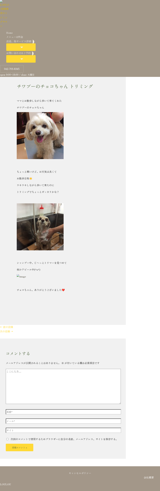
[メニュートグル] (21, 47)
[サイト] (63, 430)
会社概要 (149, 477)
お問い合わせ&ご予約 (18, 53)
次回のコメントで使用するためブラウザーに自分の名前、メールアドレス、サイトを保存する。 (64, 439)
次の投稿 (6, 331)
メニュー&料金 (14, 37)
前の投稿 (6, 327)
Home (9, 32)
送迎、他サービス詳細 (18, 41)
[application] (33, 41)
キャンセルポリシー (80, 473)
